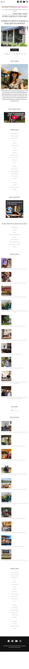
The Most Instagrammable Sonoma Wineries (14, 446)
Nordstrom (14, 160)
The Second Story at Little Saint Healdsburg (14, 460)
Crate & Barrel (14, 145)
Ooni (14, 162)
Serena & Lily (14, 176)
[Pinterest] (20, 2)
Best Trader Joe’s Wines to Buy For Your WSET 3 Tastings (14, 560)
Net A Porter (14, 157)
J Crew (14, 148)
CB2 (14, 140)
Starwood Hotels (14, 239)
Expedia (14, 230)
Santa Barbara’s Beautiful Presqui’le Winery (14, 546)
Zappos (14, 189)
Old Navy (14, 166)
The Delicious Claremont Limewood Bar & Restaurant (14, 340)
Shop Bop (14, 182)
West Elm (14, 185)
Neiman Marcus (14, 155)
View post (14, 49)
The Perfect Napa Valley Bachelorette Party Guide (14, 489)
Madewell (14, 152)
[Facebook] (17, 2)
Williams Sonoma (14, 187)
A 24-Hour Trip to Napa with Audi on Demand (14, 518)
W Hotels (14, 246)
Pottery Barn (14, 168)
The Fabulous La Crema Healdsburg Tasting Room (14, 532)
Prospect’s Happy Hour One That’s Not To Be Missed (14, 283)
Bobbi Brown (14, 138)
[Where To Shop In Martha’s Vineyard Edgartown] (14, 36)
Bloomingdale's (14, 136)
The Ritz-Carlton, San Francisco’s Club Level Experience (14, 432)
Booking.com (14, 227)
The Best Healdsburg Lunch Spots (14, 368)
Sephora (14, 178)
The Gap (14, 150)
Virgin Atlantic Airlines (14, 244)
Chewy (14, 143)
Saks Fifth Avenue (14, 171)
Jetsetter (14, 237)
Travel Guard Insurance (14, 242)
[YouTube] (23, 2)
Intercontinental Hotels (14, 234)
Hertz (14, 232)
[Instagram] (26, 2)
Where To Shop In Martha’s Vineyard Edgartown (14, 22)
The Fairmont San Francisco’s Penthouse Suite (14, 269)
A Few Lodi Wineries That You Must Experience (14, 326)
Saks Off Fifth (14, 173)
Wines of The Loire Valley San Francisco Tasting (14, 297)
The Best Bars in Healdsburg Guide (14, 354)
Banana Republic (14, 133)
